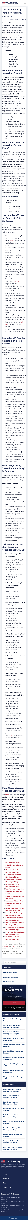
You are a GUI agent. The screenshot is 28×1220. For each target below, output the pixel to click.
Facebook (14, 946)
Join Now (14, 1003)
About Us (6, 1178)
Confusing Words (8, 981)
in (11, 735)
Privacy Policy (14, 1218)
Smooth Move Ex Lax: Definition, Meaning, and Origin (14, 865)
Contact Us (7, 1187)
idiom (7, 795)
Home (5, 1174)
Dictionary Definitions (10, 972)
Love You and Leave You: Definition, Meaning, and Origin (14, 903)
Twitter (6, 946)
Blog (4, 1183)
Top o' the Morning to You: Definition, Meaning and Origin (14, 891)
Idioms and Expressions (10, 977)
